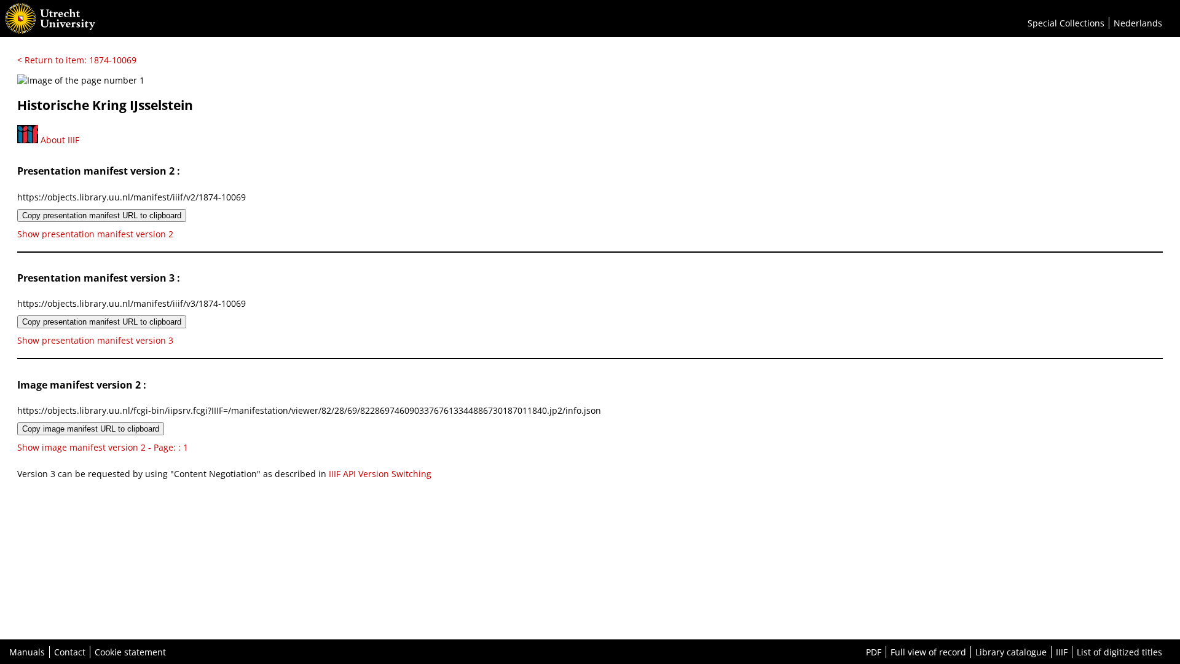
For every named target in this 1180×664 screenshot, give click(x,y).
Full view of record (928, 652)
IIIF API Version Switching (380, 474)
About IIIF (58, 140)
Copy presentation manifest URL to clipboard (101, 215)
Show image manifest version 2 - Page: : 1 (102, 447)
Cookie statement (130, 652)
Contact (69, 652)
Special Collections (1066, 23)
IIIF (1062, 652)
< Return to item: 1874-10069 (76, 60)
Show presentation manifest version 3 (95, 340)
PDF (873, 652)
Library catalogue (1011, 652)
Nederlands (1138, 23)
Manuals (27, 652)
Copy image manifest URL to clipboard (90, 428)
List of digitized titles (1119, 652)
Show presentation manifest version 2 (95, 234)
